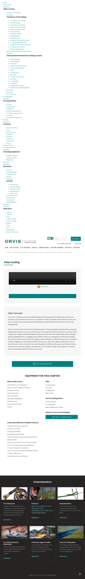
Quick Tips (10, 92)
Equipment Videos (12, 157)
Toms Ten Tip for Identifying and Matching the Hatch (22, 450)
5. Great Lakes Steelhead (17, 68)
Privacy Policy (53, 575)
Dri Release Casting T (13, 390)
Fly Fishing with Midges (13, 431)
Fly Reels (9, 214)
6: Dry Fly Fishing (14, 31)
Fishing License (11, 198)
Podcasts (6, 120)
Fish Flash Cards (11, 174)
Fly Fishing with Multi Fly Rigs (15, 434)
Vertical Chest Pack (12, 393)
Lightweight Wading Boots (15, 398)
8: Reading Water (15, 36)
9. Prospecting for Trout (17, 77)
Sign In (77, 243)
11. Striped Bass (14, 81)
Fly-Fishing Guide (50, 404)
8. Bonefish (13, 74)
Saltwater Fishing (15, 187)
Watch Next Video (42, 296)
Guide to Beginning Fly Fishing (54, 407)
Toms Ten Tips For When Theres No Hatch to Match (22, 442)
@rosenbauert (42, 512)
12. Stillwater (14, 83)
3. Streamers (13, 63)
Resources (6, 162)
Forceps (9, 407)
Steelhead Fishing (15, 189)
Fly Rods (9, 212)
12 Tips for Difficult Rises (14, 453)
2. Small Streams (15, 61)
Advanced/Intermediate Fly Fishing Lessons (19, 51)
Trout (8, 130)
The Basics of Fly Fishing (14, 12)
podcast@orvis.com (37, 510)
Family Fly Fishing (12, 172)
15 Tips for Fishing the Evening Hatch (18, 448)
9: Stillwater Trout (15, 38)
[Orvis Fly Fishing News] (71, 532)
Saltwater (9, 136)
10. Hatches (13, 79)
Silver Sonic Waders (12, 396)
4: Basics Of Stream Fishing (17, 27)
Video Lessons (7, 4)
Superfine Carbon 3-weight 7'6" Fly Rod (18, 387)
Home (5, 2)
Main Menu (6, 7)
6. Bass (12, 70)
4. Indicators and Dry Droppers (18, 66)
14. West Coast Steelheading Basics (20, 87)
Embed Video (44, 286)
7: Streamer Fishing (15, 34)
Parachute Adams (50, 385)
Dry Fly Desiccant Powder (14, 404)
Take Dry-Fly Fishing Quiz (61, 417)
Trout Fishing (14, 184)
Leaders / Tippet (11, 219)
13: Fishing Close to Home (17, 47)
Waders (9, 223)
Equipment (10, 138)
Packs (8, 225)
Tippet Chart (13, 193)
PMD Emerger (49, 393)
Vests (8, 227)
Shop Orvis (6, 204)
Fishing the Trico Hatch (14, 429)
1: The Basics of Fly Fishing (17, 20)
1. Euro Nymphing (15, 59)
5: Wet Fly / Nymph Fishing (17, 29)
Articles (9, 176)
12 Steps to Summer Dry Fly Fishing (17, 456)
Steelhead (9, 134)
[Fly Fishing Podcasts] (42, 493)
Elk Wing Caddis (50, 390)
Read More (6, 520)
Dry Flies (9, 104)
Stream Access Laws (12, 195)
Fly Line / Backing (12, 221)
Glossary (9, 170)
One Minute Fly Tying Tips (14, 117)
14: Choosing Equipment (17, 49)
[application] (80, 574)
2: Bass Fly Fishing (15, 23)
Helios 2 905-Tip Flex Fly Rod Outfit (17, 385)
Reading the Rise (12, 440)
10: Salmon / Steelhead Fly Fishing (19, 40)
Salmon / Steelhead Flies (14, 111)
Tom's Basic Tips (11, 94)
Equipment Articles (12, 155)
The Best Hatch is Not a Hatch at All (17, 426)
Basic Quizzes (10, 200)
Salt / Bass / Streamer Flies (14, 113)
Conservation (10, 141)
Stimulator (49, 387)
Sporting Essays (14, 191)
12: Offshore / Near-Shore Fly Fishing (20, 44)
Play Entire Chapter (44, 364)
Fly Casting (10, 90)
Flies (8, 216)
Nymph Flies (10, 109)
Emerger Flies (11, 106)
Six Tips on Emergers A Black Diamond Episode (20, 445)
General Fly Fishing (12, 128)
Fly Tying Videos (7, 96)
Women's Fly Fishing (12, 232)
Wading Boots (11, 230)
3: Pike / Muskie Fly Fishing (17, 25)
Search (8, 143)
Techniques (10, 115)
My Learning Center (63, 243)
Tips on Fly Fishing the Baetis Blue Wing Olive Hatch (22, 437)
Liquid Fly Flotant (12, 401)
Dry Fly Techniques (51, 402)
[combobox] (62, 239)
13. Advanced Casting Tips (17, 85)
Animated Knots (8, 145)
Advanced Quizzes (12, 202)
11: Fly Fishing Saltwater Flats (18, 42)
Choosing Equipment (9, 147)
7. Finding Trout (14, 72)
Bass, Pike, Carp (11, 132)
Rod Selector (10, 160)
